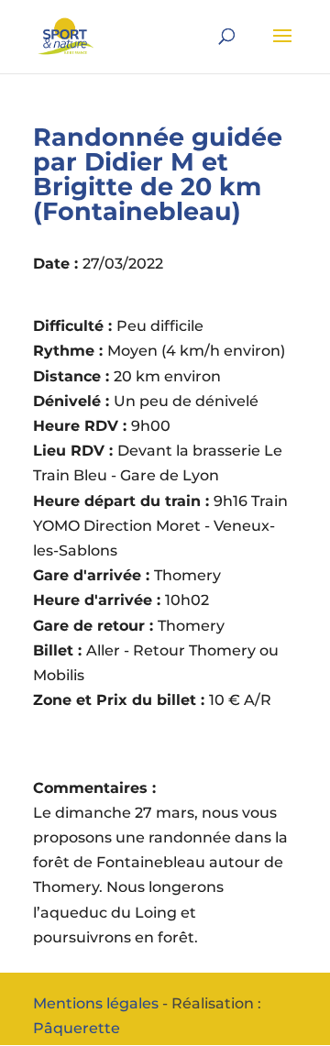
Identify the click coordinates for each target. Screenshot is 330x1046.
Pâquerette (76, 1028)
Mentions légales (96, 1003)
